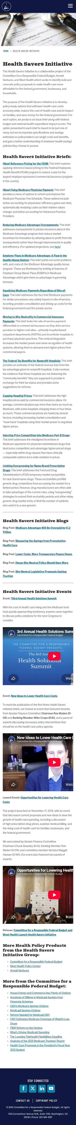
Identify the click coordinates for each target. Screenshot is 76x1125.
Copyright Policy (46, 1100)
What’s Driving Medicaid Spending (29, 1032)
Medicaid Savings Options (25, 1010)
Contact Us (23, 1100)
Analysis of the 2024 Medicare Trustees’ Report (37, 1041)
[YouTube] (51, 1089)
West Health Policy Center (25, 966)
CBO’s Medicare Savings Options (29, 1006)
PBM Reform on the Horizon (26, 1028)
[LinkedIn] (42, 1089)
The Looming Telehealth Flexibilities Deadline (36, 1036)
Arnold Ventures (19, 970)
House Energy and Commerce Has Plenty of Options (40, 993)
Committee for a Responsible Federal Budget (6, 6)
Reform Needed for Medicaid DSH (30, 1014)
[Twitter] (33, 1089)
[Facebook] (23, 1089)
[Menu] (70, 5)
